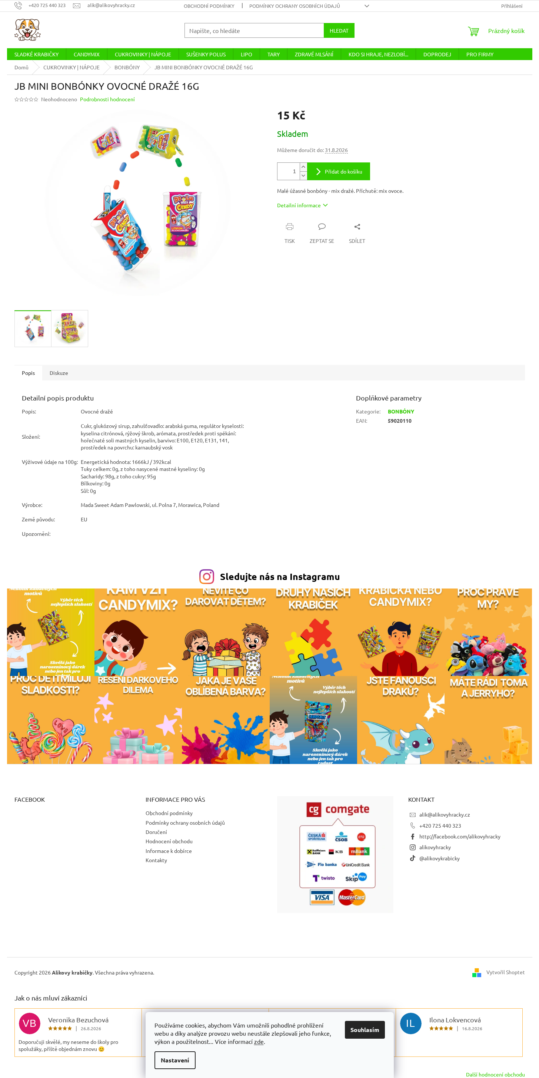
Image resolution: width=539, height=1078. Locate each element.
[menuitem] (36, 54)
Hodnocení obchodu (169, 841)
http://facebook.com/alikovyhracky (459, 836)
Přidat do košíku (343, 171)
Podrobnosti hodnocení (107, 99)
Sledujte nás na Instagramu (280, 576)
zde (259, 1041)
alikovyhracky (435, 847)
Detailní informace (299, 205)
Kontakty (156, 860)
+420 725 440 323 (440, 825)
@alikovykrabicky (439, 858)
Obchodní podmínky (209, 6)
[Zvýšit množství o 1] (303, 167)
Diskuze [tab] (59, 372)
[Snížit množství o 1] (303, 175)
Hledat (339, 30)
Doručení (156, 831)
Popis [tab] (28, 372)
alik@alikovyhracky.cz (444, 814)
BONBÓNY (401, 411)
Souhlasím (364, 1030)
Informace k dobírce (169, 850)
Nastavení (175, 1060)
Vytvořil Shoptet (505, 971)
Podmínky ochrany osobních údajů (294, 6)
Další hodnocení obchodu (495, 1074)
